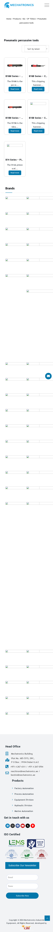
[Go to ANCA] (22, 265)
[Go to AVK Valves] (22, 718)
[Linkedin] (7, 826)
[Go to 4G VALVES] (22, 509)
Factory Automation (24, 788)
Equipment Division (24, 799)
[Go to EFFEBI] (22, 703)
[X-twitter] (28, 826)
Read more (15, 89)
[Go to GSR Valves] (22, 369)
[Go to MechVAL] (22, 400)
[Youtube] (23, 826)
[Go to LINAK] (22, 493)
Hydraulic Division (23, 805)
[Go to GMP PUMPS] (22, 415)
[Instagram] (12, 826)
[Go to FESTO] (22, 672)
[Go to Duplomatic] (22, 384)
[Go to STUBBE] (22, 687)
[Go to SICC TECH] (22, 203)
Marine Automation (24, 811)
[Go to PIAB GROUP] (22, 462)
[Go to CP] (22, 250)
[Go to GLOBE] (22, 219)
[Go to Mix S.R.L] (22, 431)
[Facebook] (17, 826)
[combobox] (35, 48)
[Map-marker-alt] (33, 826)
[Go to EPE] (22, 477)
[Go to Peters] (22, 446)
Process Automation (24, 793)
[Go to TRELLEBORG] (22, 656)
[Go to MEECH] (22, 234)
